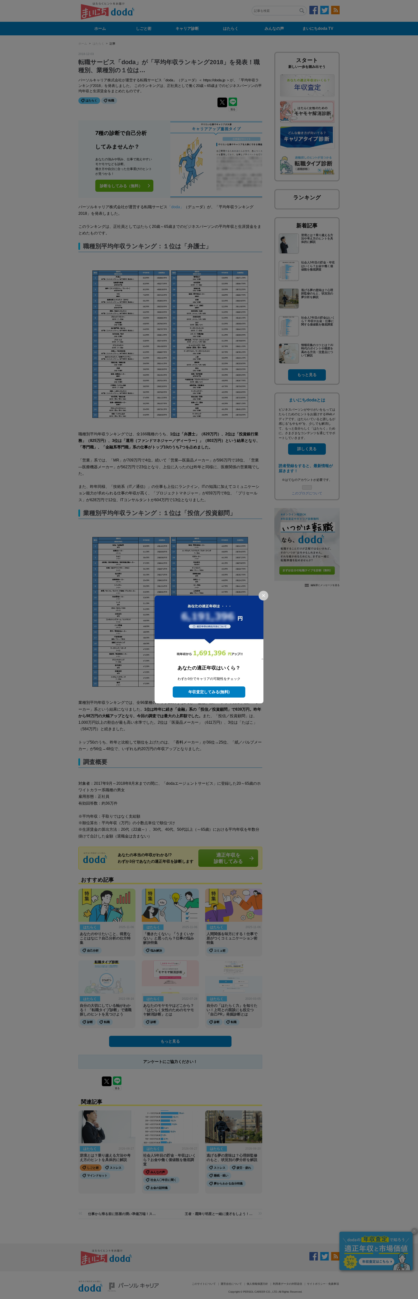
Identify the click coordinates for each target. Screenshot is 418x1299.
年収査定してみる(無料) (209, 692)
